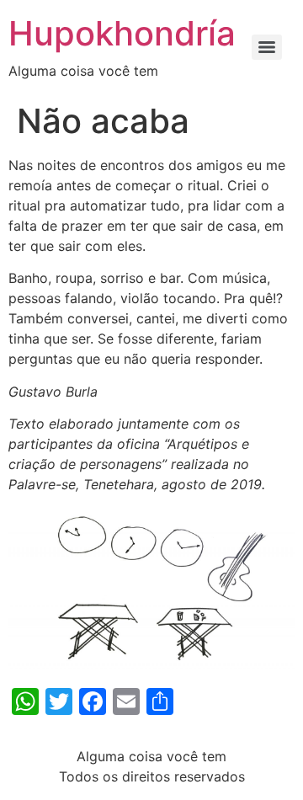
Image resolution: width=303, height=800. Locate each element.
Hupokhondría (122, 33)
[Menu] (267, 47)
